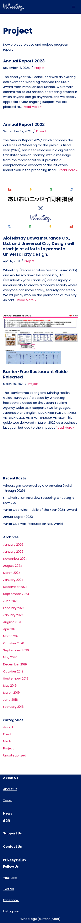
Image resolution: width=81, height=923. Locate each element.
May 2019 (10, 685)
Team (7, 800)
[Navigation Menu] (73, 7)
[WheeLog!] (13, 7)
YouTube (10, 878)
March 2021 (11, 636)
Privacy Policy (14, 860)
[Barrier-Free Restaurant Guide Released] (40, 340)
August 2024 (12, 565)
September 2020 (16, 650)
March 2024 (12, 572)
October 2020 (13, 643)
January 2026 (13, 544)
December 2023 (15, 587)
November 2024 (15, 558)
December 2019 (15, 664)
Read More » (32, 107)
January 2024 (13, 580)
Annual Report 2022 (24, 124)
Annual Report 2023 (24, 61)
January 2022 (13, 615)
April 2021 (10, 629)
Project (39, 68)
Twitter (8, 889)
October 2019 (13, 671)
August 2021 (12, 622)
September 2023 (16, 594)
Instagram (11, 911)
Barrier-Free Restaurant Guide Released (35, 374)
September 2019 (15, 678)
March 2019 (11, 692)
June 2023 (10, 601)
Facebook (11, 900)
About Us (10, 789)
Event (7, 734)
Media (7, 741)
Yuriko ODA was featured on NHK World (33, 524)
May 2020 (10, 657)
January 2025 (13, 551)
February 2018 (13, 706)
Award (8, 727)
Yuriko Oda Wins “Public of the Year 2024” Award (40, 509)
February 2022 (13, 608)
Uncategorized (14, 755)
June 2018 (10, 699)
